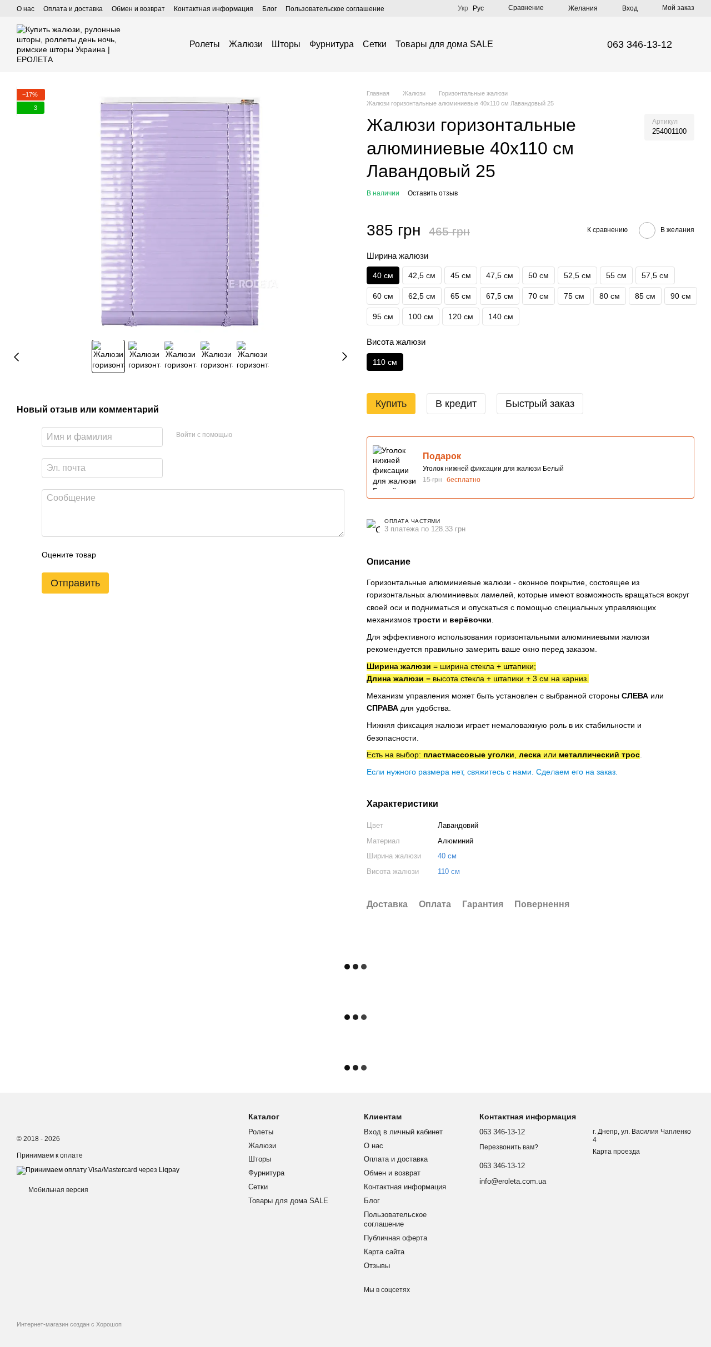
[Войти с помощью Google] (262, 435)
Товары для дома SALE (444, 44)
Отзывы (377, 1265)
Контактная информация (213, 9)
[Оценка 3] (150, 554)
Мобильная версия (57, 1190)
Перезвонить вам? (508, 1147)
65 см (460, 295)
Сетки (375, 44)
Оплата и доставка (73, 9)
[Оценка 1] (114, 554)
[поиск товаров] (513, 44)
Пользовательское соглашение (335, 9)
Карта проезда (616, 1151)
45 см (460, 275)
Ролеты (204, 44)
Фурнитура (331, 44)
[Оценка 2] (132, 554)
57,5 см (655, 275)
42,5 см (421, 275)
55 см (616, 275)
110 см (449, 871)
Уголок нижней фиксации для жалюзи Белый (493, 469)
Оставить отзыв (433, 193)
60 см (383, 295)
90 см (680, 295)
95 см (383, 316)
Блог (269, 9)
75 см (574, 295)
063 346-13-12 (639, 44)
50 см (538, 275)
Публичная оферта (395, 1238)
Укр (463, 8)
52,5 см (577, 275)
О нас (25, 9)
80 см (609, 295)
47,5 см (499, 275)
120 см (460, 316)
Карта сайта (384, 1252)
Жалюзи (246, 44)
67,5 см (499, 295)
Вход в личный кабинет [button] (403, 1132)
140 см (500, 316)
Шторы (286, 44)
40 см (447, 856)
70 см (538, 295)
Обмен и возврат (138, 9)
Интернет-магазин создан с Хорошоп (69, 1324)
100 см (420, 316)
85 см (645, 295)
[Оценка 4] (168, 554)
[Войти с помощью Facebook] (244, 435)
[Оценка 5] (185, 554)
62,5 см (421, 295)
